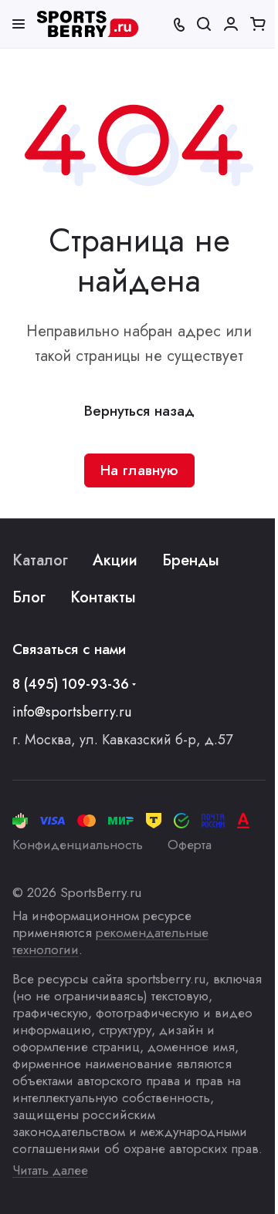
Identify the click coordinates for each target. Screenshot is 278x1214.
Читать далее (50, 1170)
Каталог (40, 560)
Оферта (190, 844)
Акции (115, 560)
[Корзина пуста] (258, 24)
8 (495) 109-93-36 (70, 684)
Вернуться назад (139, 410)
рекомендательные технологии (110, 941)
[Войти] (231, 24)
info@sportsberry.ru (71, 712)
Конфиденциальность (77, 844)
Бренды (190, 560)
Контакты (103, 597)
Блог (29, 597)
